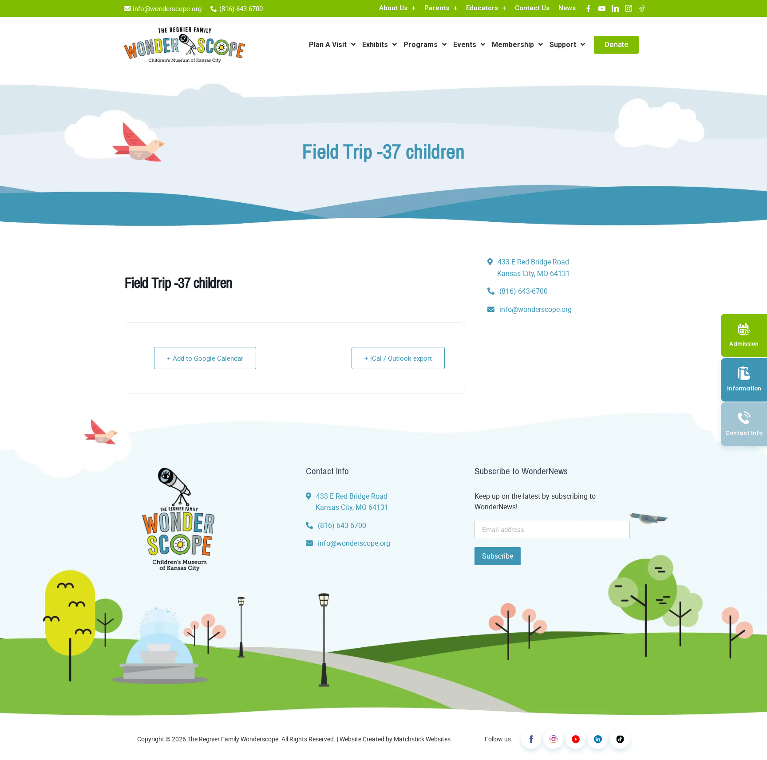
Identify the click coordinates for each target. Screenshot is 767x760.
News (567, 8)
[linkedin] (615, 8)
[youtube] (601, 8)
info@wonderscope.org (167, 8)
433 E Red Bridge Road (533, 267)
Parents (436, 8)
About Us (393, 8)
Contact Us (532, 8)
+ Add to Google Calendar (205, 358)
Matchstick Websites (422, 739)
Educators (482, 8)
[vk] (641, 8)
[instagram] (628, 8)
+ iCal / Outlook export (398, 358)
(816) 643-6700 (241, 8)
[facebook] (588, 8)
